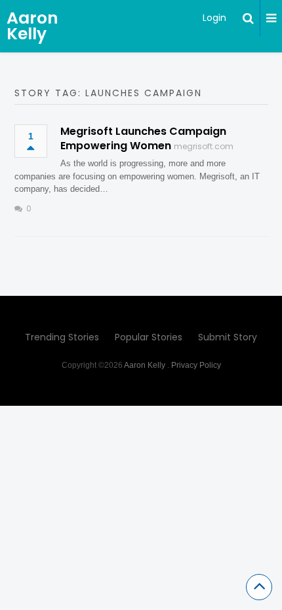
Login (214, 17)
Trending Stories (62, 337)
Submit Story (227, 337)
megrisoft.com (203, 146)
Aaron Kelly (32, 26)
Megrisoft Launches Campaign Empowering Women (143, 138)
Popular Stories (148, 337)
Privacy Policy (196, 365)
